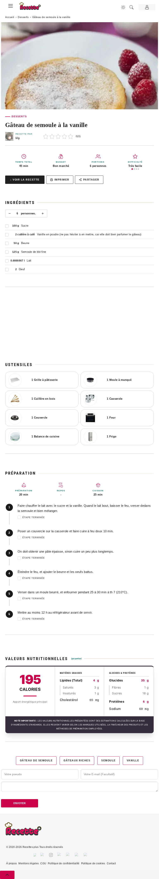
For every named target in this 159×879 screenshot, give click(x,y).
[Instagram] (51, 855)
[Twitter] (42, 855)
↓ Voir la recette (25, 179)
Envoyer (19, 803)
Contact (111, 863)
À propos (11, 863)
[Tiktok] (86, 855)
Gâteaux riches (77, 760)
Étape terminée (33, 517)
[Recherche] (131, 7)
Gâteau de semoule (36, 760)
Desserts (23, 17)
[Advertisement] (79, 324)
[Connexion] (147, 7)
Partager (91, 179)
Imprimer (61, 179)
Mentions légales (28, 863)
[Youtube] (77, 855)
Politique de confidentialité (63, 863)
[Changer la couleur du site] (123, 7)
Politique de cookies (93, 863)
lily (18, 138)
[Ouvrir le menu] (10, 5)
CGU (43, 863)
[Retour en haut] (7, 875)
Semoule (108, 760)
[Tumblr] (68, 855)
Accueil (9, 17)
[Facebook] (35, 855)
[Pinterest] (59, 855)
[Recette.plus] (32, 7)
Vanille (133, 760)
